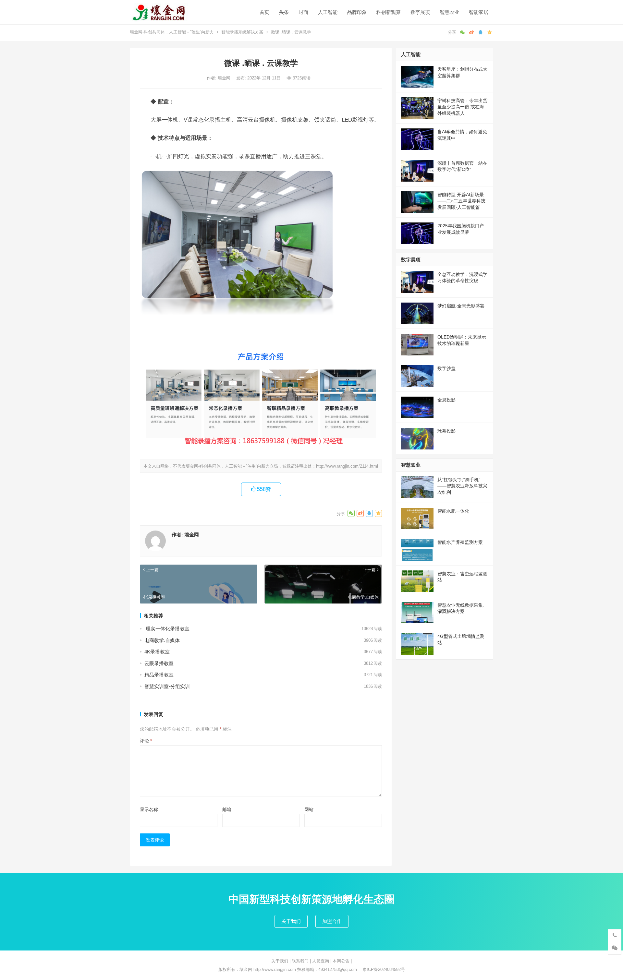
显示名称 (149, 809)
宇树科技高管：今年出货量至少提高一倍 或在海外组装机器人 (462, 107)
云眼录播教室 (159, 663)
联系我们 (300, 961)
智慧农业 (449, 12)
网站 (308, 809)
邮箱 (226, 809)
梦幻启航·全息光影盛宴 (460, 305)
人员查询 (320, 961)
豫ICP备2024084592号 (383, 969)
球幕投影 (446, 431)
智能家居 (478, 12)
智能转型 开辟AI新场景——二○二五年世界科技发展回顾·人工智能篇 (461, 201)
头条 (284, 12)
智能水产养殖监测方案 (460, 542)
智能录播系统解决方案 (242, 32)
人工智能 (327, 12)
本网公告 (341, 961)
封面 (303, 12)
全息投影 (446, 399)
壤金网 (225, 78)
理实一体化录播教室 (166, 628)
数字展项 (420, 12)
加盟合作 (332, 921)
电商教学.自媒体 (162, 640)
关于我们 (291, 921)
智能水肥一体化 (453, 511)
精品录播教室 (159, 674)
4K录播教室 (157, 651)
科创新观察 (388, 12)
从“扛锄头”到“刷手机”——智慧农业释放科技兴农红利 (462, 486)
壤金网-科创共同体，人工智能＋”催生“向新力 (172, 32)
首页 (264, 12)
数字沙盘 (446, 368)
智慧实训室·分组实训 (167, 686)
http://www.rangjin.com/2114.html (347, 466)
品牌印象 (357, 12)
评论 (146, 740)
